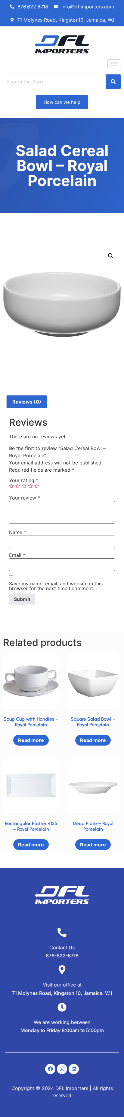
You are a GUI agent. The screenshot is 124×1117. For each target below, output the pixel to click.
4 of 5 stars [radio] (30, 486)
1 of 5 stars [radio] (11, 486)
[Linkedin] (74, 1069)
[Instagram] (62, 1069)
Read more (31, 740)
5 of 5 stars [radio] (36, 486)
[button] (110, 256)
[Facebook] (50, 1069)
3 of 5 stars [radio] (24, 486)
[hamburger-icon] (114, 63)
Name (17, 532)
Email (17, 555)
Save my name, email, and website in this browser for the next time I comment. (56, 586)
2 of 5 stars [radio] (17, 486)
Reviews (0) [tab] (26, 402)
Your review (24, 497)
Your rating (23, 480)
